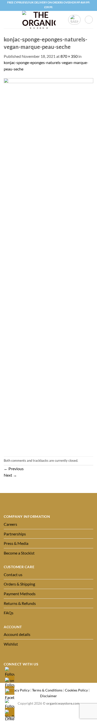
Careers (10, 524)
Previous (14, 468)
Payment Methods (20, 593)
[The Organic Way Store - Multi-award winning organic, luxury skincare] (38, 19)
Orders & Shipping (19, 584)
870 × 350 (69, 56)
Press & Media (16, 543)
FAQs (8, 612)
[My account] (89, 20)
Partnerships (15, 533)
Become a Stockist (19, 553)
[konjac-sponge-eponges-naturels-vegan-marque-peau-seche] (48, 263)
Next (10, 475)
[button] (7, 20)
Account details (17, 634)
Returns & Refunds (20, 603)
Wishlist (11, 644)
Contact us (13, 574)
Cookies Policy (76, 690)
